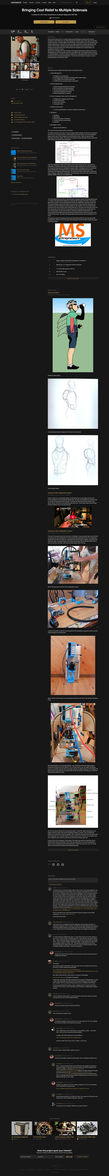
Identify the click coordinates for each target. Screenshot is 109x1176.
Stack (49, 2)
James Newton (59, 1028)
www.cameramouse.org (59, 977)
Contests (38, 2)
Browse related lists (16, 182)
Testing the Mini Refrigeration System (60, 493)
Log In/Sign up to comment (55, 884)
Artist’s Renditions (53, 292)
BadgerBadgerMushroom (64, 1139)
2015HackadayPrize (27, 138)
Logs (77, 32)
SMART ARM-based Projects (24, 151)
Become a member (42, 1152)
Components (70, 32)
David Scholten (83, 1139)
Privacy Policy (56, 1169)
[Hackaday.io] (16, 2)
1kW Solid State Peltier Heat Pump (88, 1137)
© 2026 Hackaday (54, 1172)
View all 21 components (73, 278)
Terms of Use (48, 1169)
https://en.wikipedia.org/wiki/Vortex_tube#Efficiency (68, 1037)
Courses (44, 2)
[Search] (76, 2)
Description (51, 32)
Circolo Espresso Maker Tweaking (66, 1137)
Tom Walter (55, 961)
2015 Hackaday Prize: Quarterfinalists (27, 157)
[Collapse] (58, 290)
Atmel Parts (20, 176)
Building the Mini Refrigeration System (60, 531)
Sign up (88, 2)
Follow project (44, 22)
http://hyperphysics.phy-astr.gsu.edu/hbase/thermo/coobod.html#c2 (70, 1069)
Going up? (55, 1166)
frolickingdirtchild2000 (57, 922)
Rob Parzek (38, 1139)
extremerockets (56, 18)
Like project (66, 22)
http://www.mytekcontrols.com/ (67, 914)
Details (57, 32)
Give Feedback (40, 1169)
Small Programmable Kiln (20, 1137)
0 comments (67, 294)
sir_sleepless (55, 1048)
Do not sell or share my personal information (78, 1169)
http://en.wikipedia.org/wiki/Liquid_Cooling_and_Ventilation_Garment (72, 1088)
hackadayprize (16, 138)
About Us (23, 1169)
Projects (25, 2)
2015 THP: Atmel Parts (23, 170)
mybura (16, 1139)
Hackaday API (64, 1169)
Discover (31, 2)
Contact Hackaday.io (31, 1169)
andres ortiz (55, 993)
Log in (95, 2)
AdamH (54, 888)
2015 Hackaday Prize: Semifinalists (26, 163)
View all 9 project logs (73, 850)
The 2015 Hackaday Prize (13, 38)
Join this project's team (17, 103)
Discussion (92, 32)
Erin (54, 934)
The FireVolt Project (39, 1137)
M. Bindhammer (59, 1103)
